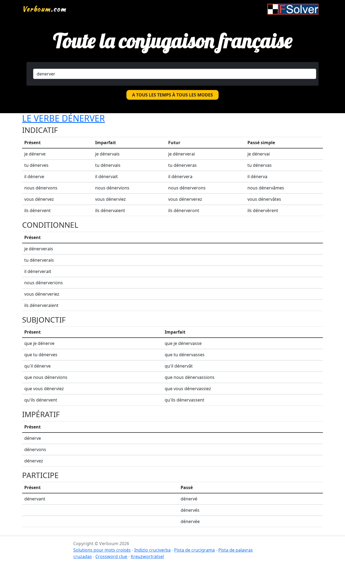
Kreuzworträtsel (147, 556)
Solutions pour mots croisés (102, 550)
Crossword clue (111, 556)
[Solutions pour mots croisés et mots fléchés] (293, 9)
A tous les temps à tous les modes (172, 95)
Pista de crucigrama (194, 550)
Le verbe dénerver (63, 118)
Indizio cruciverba (152, 550)
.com (44, 9)
